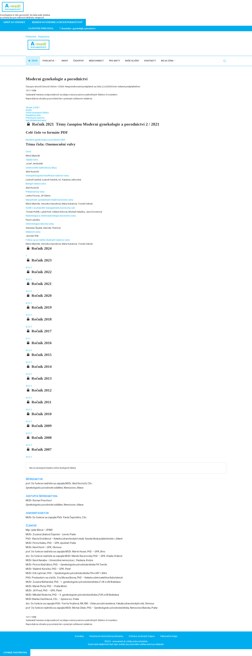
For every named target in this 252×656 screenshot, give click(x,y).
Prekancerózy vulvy (35, 191)
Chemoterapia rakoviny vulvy (40, 223)
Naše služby (132, 61)
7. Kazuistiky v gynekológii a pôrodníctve (74, 28)
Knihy (65, 61)
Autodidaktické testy (36, 120)
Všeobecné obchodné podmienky (106, 636)
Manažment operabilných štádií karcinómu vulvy (49, 199)
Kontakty (150, 61)
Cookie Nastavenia (15, 652)
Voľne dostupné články (37, 112)
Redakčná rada (33, 115)
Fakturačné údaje (168, 636)
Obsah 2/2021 (33, 107)
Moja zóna (167, 61)
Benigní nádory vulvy (36, 183)
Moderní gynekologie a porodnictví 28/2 (45, 139)
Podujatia (48, 61)
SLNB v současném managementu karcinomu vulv (50, 208)
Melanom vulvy (33, 232)
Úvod (34, 61)
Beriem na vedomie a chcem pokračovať (57, 22)
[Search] (224, 61)
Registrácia (43, 36)
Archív (29, 110)
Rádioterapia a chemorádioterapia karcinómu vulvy (51, 215)
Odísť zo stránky (14, 22)
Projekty (114, 61)
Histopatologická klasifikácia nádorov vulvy (47, 175)
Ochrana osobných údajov (142, 636)
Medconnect (96, 61)
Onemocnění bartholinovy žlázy (41, 167)
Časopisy (78, 61)
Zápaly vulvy (32, 159)
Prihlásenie (31, 36)
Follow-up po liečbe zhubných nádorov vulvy (48, 240)
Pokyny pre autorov (35, 117)
